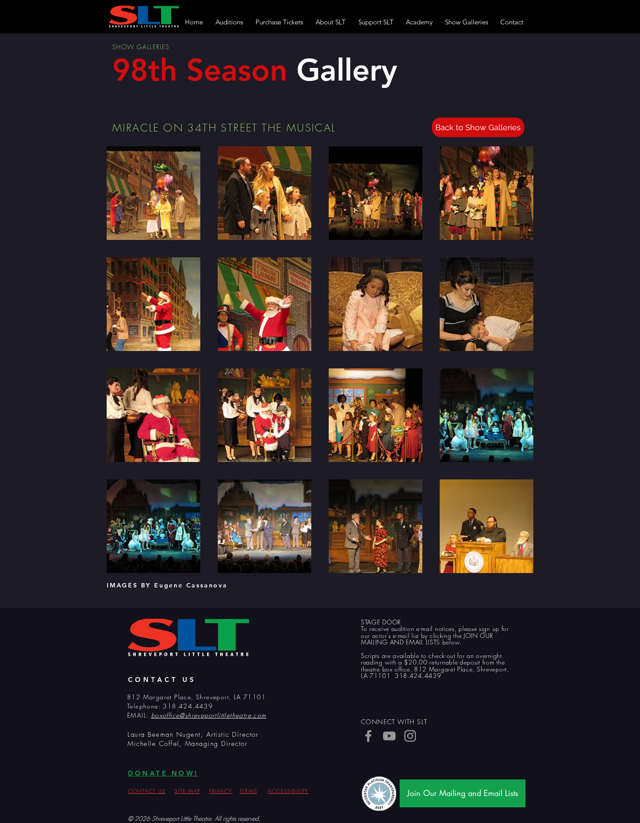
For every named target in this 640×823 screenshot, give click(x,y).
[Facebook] (368, 736)
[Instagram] (410, 736)
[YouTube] (389, 736)
